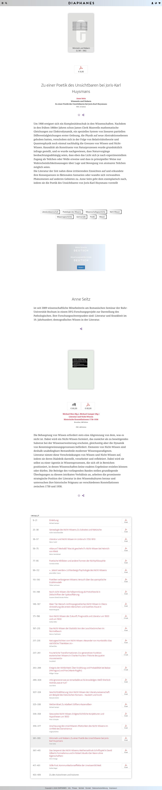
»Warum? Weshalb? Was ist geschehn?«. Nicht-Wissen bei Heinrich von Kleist (79, 550)
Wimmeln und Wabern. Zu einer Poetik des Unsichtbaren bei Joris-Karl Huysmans (79, 739)
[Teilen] (83, 115)
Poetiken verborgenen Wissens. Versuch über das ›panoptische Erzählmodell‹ (77, 581)
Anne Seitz (81, 98)
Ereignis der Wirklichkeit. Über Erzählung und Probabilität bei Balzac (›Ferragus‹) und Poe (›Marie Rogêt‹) (80, 669)
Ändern (81, 267)
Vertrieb (81, 788)
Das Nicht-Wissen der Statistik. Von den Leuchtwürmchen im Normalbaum (76, 629)
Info (69, 788)
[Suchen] (6, 3)
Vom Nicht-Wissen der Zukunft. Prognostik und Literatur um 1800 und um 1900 (79, 617)
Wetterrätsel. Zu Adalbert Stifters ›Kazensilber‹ (70, 704)
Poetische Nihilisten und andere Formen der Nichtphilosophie (77, 561)
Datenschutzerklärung (100, 788)
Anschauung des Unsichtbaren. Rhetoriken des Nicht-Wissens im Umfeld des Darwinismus (78, 727)
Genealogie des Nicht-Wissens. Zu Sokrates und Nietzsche (75, 530)
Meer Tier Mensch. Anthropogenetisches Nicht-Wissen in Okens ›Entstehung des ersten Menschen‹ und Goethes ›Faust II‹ (78, 605)
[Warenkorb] (159, 3)
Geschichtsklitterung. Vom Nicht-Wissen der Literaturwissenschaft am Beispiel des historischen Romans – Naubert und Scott (79, 693)
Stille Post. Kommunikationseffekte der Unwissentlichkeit (75, 765)
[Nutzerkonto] (152, 3)
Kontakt (88, 788)
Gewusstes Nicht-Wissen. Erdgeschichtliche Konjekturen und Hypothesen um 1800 (76, 715)
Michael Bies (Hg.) (71, 414)
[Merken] (79, 115)
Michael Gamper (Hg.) (89, 414)
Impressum (113, 788)
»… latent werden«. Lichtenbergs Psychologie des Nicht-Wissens (78, 570)
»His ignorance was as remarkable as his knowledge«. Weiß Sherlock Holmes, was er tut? (79, 681)
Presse (74, 788)
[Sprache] (156, 3)
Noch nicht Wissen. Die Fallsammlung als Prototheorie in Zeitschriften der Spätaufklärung (74, 593)
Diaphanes (81, 3)
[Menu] (3, 3)
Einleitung (54, 520)
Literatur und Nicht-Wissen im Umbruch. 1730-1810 (72, 539)
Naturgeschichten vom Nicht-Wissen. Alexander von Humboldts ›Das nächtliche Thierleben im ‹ (80, 642)
